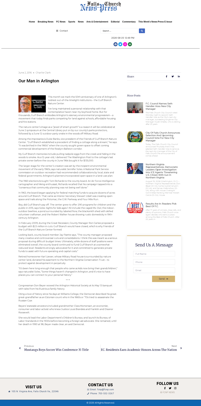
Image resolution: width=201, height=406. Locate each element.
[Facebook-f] (165, 388)
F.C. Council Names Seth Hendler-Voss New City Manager (159, 106)
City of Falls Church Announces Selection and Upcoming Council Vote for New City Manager (163, 136)
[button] (62, 30)
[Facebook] (115, 44)
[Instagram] (125, 44)
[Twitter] (120, 44)
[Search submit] (142, 30)
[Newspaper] (130, 44)
